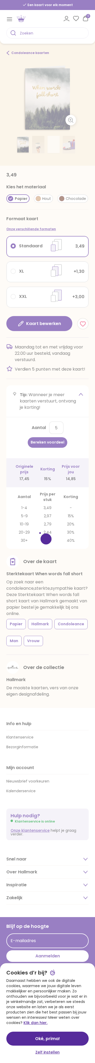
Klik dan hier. (35, 1022)
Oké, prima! (47, 1039)
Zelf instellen (47, 1052)
